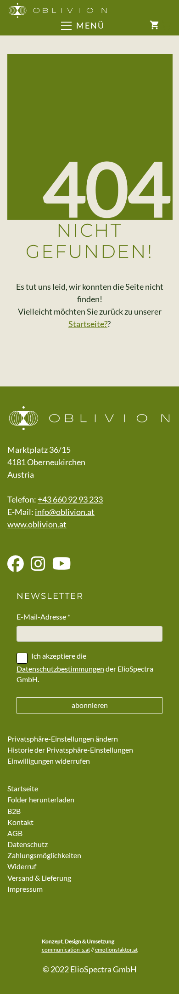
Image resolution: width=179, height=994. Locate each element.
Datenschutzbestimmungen (60, 668)
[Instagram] (38, 564)
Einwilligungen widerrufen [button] (48, 760)
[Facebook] (15, 564)
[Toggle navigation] (97, 25)
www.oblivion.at (37, 524)
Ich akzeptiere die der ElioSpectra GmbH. (85, 667)
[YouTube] (61, 564)
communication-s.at (66, 949)
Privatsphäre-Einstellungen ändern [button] (62, 738)
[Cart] (161, 25)
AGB (14, 833)
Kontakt (20, 822)
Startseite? (87, 324)
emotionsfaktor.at (116, 949)
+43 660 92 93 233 (70, 499)
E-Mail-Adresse (43, 616)
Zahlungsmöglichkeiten (44, 855)
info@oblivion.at (65, 512)
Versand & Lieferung (39, 877)
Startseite (22, 788)
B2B (14, 811)
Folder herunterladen (40, 799)
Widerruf (21, 866)
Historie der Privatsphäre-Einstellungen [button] (70, 749)
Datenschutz (27, 844)
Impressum (25, 888)
